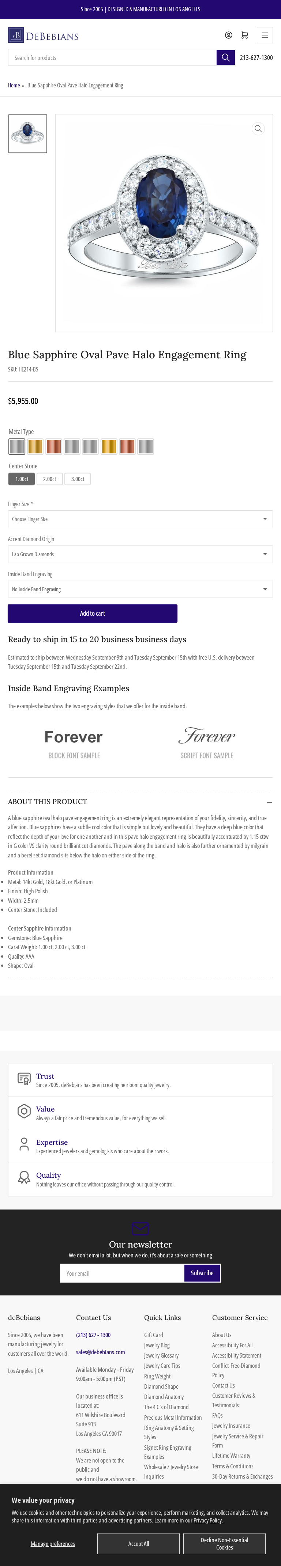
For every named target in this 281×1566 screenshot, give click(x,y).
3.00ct (77, 479)
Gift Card (153, 1335)
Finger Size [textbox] (20, 504)
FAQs (217, 1415)
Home (14, 85)
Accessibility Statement (236, 1355)
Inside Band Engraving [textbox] (30, 574)
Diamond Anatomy (164, 1396)
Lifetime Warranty (231, 1455)
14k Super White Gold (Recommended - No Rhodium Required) (72, 446)
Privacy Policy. (208, 1520)
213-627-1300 (256, 57)
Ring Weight (157, 1376)
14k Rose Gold (53, 446)
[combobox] (122, 57)
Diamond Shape (161, 1386)
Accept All (138, 1543)
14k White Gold (17, 446)
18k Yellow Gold (109, 446)
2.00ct (49, 479)
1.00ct (21, 479)
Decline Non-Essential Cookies (224, 1543)
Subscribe (202, 1272)
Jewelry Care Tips (162, 1365)
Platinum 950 (145, 446)
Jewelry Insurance (231, 1425)
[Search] (226, 57)
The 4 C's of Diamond (166, 1407)
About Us (222, 1335)
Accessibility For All (232, 1345)
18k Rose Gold (127, 446)
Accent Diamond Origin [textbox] (31, 539)
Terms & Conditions (233, 1466)
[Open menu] (265, 35)
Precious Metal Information (173, 1417)
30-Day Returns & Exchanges (242, 1476)
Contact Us (223, 1385)
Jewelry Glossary (161, 1355)
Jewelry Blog (157, 1345)
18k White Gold (90, 446)
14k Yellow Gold (35, 446)
